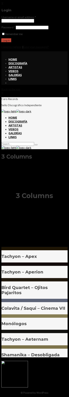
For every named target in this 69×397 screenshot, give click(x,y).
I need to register (11, 46)
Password (8, 27)
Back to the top (10, 89)
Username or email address (18, 17)
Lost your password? (36, 46)
